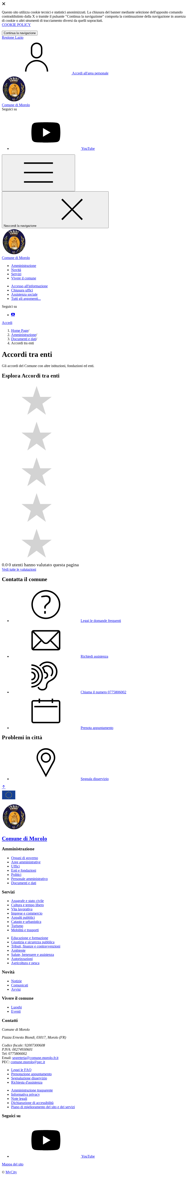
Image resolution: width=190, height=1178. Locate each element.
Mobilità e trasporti (25, 930)
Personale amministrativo (29, 879)
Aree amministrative (26, 862)
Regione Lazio (12, 37)
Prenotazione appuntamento (31, 1074)
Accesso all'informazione (29, 286)
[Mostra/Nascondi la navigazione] (38, 172)
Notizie (16, 981)
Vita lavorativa (21, 909)
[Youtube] (13, 315)
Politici (16, 875)
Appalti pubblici (23, 917)
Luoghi (16, 1007)
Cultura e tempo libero (27, 905)
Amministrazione (23, 335)
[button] (23, 266)
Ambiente (18, 950)
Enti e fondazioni (23, 870)
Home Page (19, 331)
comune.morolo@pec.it (28, 1062)
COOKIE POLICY (16, 25)
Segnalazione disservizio (29, 1078)
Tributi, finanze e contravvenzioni (35, 946)
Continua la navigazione (20, 33)
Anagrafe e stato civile (27, 901)
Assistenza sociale (24, 294)
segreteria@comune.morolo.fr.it (35, 1058)
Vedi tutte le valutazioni (19, 569)
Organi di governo (24, 858)
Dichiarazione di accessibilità (32, 1103)
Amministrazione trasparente (32, 1090)
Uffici (15, 866)
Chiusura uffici (22, 290)
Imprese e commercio (26, 913)
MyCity (11, 1172)
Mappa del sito (12, 1164)
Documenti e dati (23, 339)
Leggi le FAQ (21, 1070)
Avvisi (16, 989)
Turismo (17, 926)
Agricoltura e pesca (25, 963)
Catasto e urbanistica (26, 922)
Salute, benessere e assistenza (32, 955)
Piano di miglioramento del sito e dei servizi (43, 1107)
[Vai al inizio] (4, 787)
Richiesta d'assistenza (26, 1082)
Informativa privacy (25, 1094)
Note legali (19, 1099)
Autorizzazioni (22, 959)
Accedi (7, 323)
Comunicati (19, 985)
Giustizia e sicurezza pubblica (32, 942)
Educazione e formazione (29, 938)
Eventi (16, 1011)
